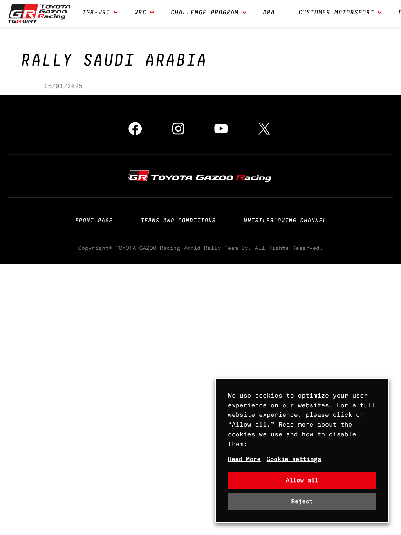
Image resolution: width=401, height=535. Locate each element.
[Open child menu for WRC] (152, 13)
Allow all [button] (302, 480)
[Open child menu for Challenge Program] (244, 13)
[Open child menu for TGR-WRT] (116, 13)
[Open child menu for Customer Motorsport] (380, 13)
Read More (244, 459)
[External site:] (200, 175)
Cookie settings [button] (294, 459)
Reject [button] (302, 501)
